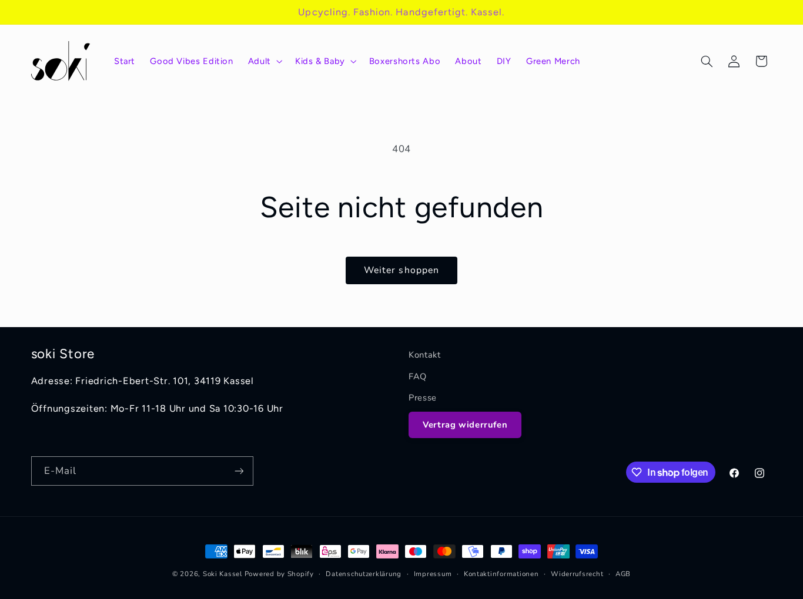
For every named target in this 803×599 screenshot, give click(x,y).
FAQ (418, 376)
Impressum (433, 573)
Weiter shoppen (401, 270)
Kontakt (424, 355)
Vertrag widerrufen (465, 424)
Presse (423, 397)
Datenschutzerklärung (364, 573)
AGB (623, 573)
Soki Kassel (222, 573)
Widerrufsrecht (577, 573)
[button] (263, 61)
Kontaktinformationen (501, 573)
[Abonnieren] (238, 470)
